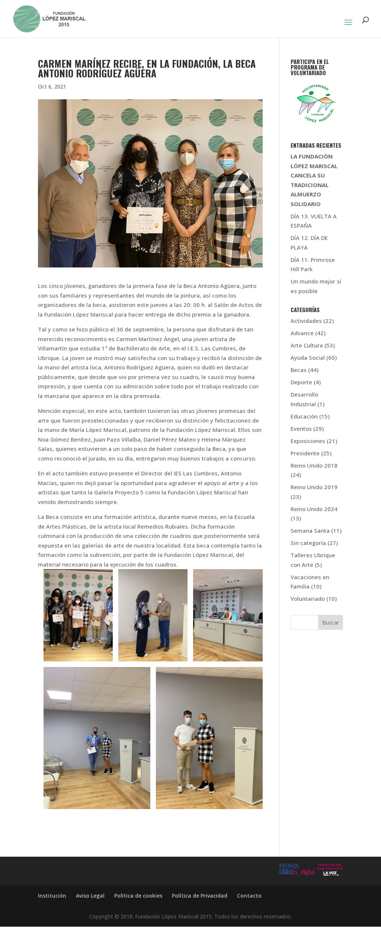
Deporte (301, 382)
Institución (52, 895)
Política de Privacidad (199, 895)
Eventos (301, 428)
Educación (304, 416)
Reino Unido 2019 (314, 487)
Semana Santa (310, 530)
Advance (302, 333)
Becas (299, 369)
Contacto (249, 895)
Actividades (306, 320)
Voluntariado (308, 598)
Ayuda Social (308, 357)
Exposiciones (308, 441)
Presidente (305, 453)
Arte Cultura (307, 345)
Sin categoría (308, 542)
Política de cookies (138, 895)
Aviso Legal (90, 895)
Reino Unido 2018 (314, 465)
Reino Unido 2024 (314, 509)
